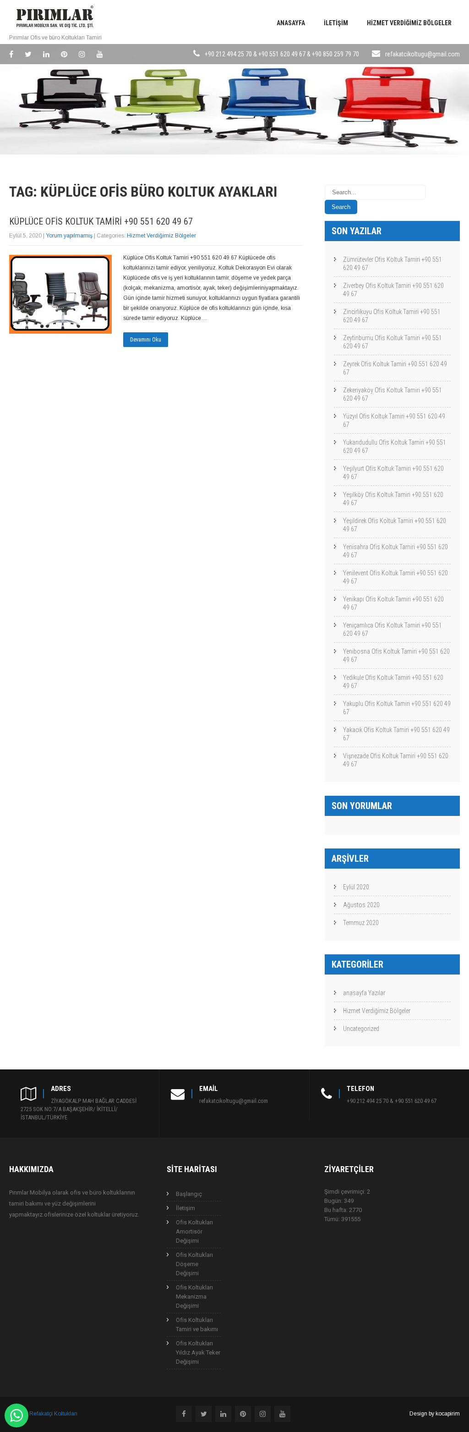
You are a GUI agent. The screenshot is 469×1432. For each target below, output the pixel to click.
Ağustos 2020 (361, 905)
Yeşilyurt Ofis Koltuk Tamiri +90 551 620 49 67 (393, 472)
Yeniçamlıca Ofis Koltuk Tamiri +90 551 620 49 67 (392, 629)
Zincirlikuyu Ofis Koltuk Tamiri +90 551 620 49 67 (392, 316)
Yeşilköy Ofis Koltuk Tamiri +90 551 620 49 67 (393, 499)
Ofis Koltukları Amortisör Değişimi (194, 1231)
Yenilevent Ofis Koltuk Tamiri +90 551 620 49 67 (395, 577)
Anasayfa (291, 23)
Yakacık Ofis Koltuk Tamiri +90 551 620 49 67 (396, 734)
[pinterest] (64, 54)
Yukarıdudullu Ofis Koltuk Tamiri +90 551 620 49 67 (394, 446)
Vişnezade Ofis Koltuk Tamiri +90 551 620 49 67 (395, 760)
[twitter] (28, 54)
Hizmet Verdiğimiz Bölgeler (409, 23)
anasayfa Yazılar (364, 993)
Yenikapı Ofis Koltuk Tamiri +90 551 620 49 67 (393, 603)
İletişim (336, 23)
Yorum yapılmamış (69, 235)
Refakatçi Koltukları (53, 1413)
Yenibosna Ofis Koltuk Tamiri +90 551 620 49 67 (396, 655)
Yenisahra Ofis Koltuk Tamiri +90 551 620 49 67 (395, 551)
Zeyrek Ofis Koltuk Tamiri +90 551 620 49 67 (395, 368)
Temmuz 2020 (361, 922)
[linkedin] (46, 54)
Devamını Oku (145, 339)
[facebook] (11, 54)
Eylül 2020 (356, 887)
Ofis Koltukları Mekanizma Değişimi (194, 1296)
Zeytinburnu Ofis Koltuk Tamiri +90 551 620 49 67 (392, 342)
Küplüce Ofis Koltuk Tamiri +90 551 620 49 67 (101, 221)
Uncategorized (361, 1028)
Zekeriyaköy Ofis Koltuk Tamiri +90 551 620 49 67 (392, 394)
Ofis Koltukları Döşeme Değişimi (194, 1264)
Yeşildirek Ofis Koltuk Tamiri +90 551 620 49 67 (394, 525)
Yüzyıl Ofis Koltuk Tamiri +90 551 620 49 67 (394, 420)
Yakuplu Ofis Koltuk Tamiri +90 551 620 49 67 (397, 708)
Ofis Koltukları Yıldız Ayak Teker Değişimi (198, 1352)
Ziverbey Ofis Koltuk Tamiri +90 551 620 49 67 (393, 289)
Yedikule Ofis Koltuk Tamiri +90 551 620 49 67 (393, 681)
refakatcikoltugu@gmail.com (422, 54)
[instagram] (82, 54)
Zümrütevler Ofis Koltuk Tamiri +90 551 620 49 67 (392, 263)
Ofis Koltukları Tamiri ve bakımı (197, 1324)
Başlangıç (189, 1193)
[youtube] (100, 54)
